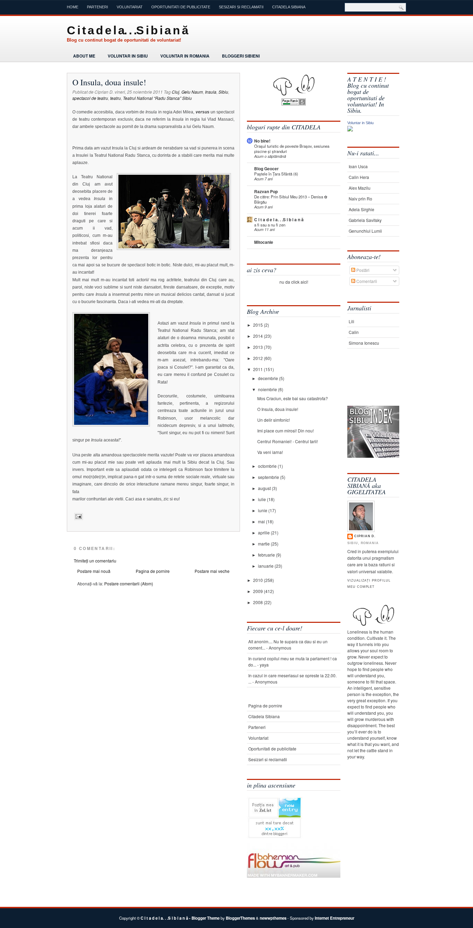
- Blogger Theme (204, 918)
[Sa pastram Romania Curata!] (369, 384)
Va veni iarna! (270, 452)
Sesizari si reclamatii (241, 7)
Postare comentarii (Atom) (128, 583)
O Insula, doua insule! (109, 82)
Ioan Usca (358, 166)
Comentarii (366, 281)
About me (84, 56)
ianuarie (266, 566)
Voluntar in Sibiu (128, 56)
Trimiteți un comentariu (95, 561)
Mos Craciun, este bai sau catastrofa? (292, 398)
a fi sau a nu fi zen (269, 224)
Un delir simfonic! (273, 420)
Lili (351, 321)
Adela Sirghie (361, 209)
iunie (263, 510)
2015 (258, 325)
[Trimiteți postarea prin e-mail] (77, 516)
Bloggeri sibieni (241, 56)
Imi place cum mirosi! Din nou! (285, 430)
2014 (258, 336)
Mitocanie (263, 242)
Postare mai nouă (93, 571)
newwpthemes (273, 918)
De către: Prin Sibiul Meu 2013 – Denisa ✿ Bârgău (290, 199)
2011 (258, 369)
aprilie (264, 532)
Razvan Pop (266, 191)
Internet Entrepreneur (334, 918)
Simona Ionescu (364, 343)
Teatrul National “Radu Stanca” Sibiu (157, 98)
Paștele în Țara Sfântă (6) (276, 174)
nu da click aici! (293, 282)
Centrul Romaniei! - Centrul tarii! (287, 441)
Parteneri (97, 7)
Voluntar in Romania (184, 56)
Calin (354, 332)
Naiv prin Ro (360, 198)
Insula (210, 92)
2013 (258, 347)
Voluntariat (130, 7)
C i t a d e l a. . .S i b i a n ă (127, 30)
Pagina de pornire (153, 571)
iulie (262, 499)
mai (262, 521)
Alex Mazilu (360, 188)
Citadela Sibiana (288, 7)
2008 (258, 602)
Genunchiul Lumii (365, 231)
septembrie (269, 477)
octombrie (268, 466)
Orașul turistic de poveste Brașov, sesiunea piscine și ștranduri (291, 148)
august (265, 488)
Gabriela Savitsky (365, 220)
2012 (258, 358)
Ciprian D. (365, 536)
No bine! (262, 141)
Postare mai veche (212, 571)
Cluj (175, 92)
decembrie (268, 378)
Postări (362, 270)
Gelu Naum (192, 92)
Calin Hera (359, 177)
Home (72, 7)
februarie (267, 555)
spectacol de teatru (90, 98)
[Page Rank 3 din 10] (294, 103)
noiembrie (268, 389)
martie (264, 544)
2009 (258, 591)
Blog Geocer (266, 168)
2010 (258, 580)
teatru (115, 98)
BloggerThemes (240, 918)
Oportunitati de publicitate (180, 7)
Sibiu (223, 92)
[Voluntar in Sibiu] (350, 129)
